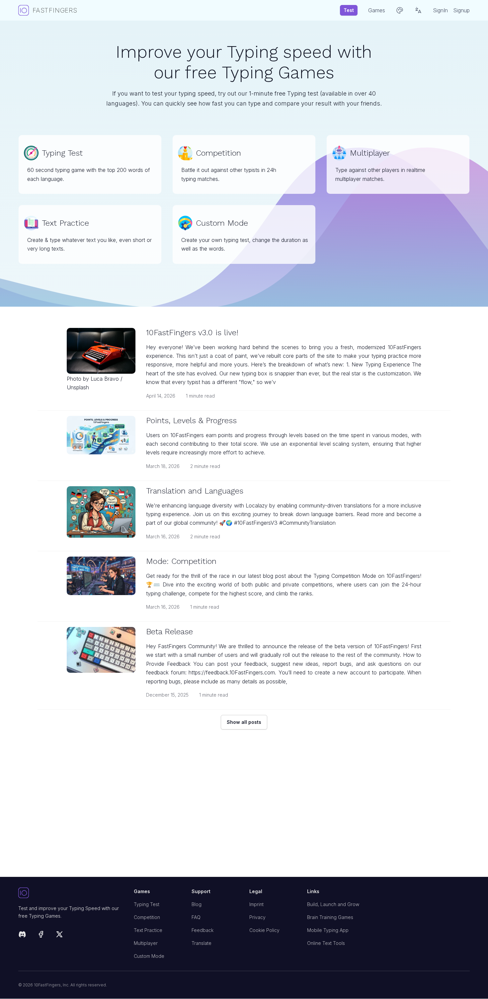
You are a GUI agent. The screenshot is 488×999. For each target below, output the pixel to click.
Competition (147, 917)
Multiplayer (146, 943)
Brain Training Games (330, 917)
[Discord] (22, 935)
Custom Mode (149, 956)
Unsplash (78, 387)
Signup (461, 10)
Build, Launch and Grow (333, 904)
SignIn (440, 10)
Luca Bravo (105, 378)
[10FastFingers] (70, 893)
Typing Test (146, 904)
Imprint (256, 904)
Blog (197, 904)
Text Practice (148, 930)
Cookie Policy (264, 930)
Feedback (202, 930)
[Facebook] (41, 935)
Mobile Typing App (328, 930)
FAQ (196, 917)
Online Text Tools (326, 943)
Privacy (257, 917)
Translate (201, 943)
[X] (59, 935)
